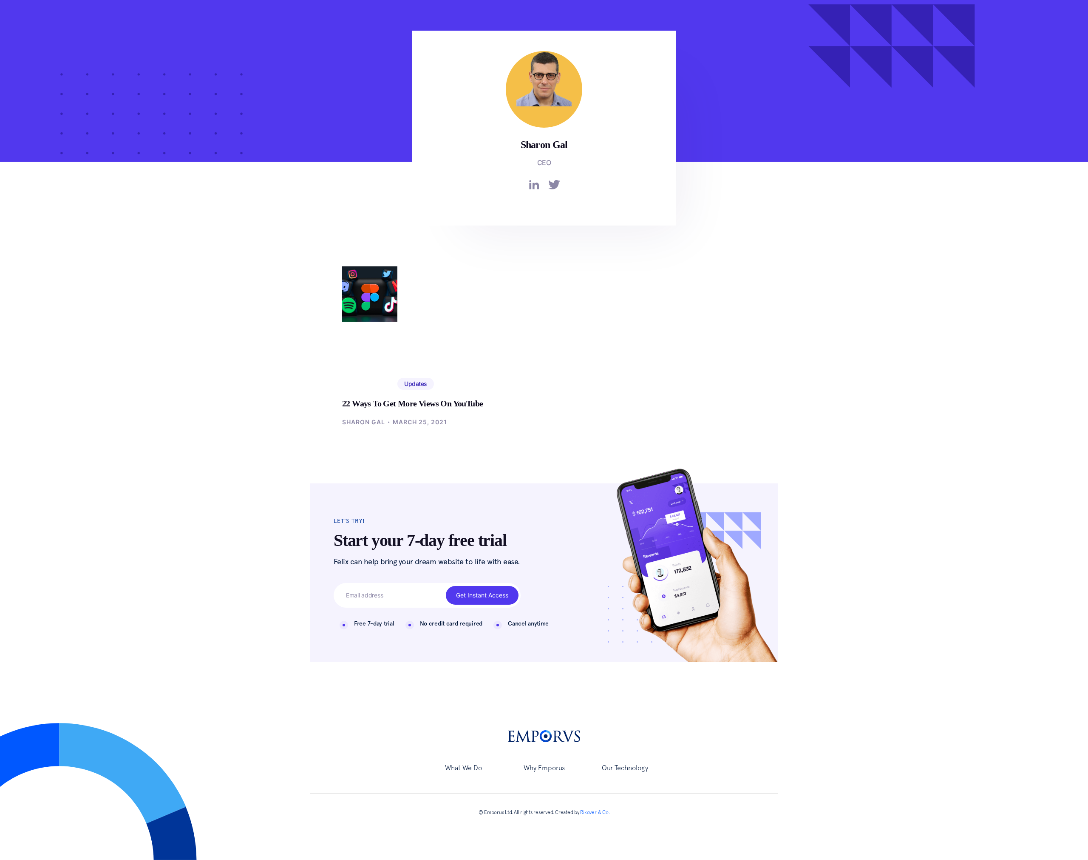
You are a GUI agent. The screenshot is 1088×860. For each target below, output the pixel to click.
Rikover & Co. (594, 812)
